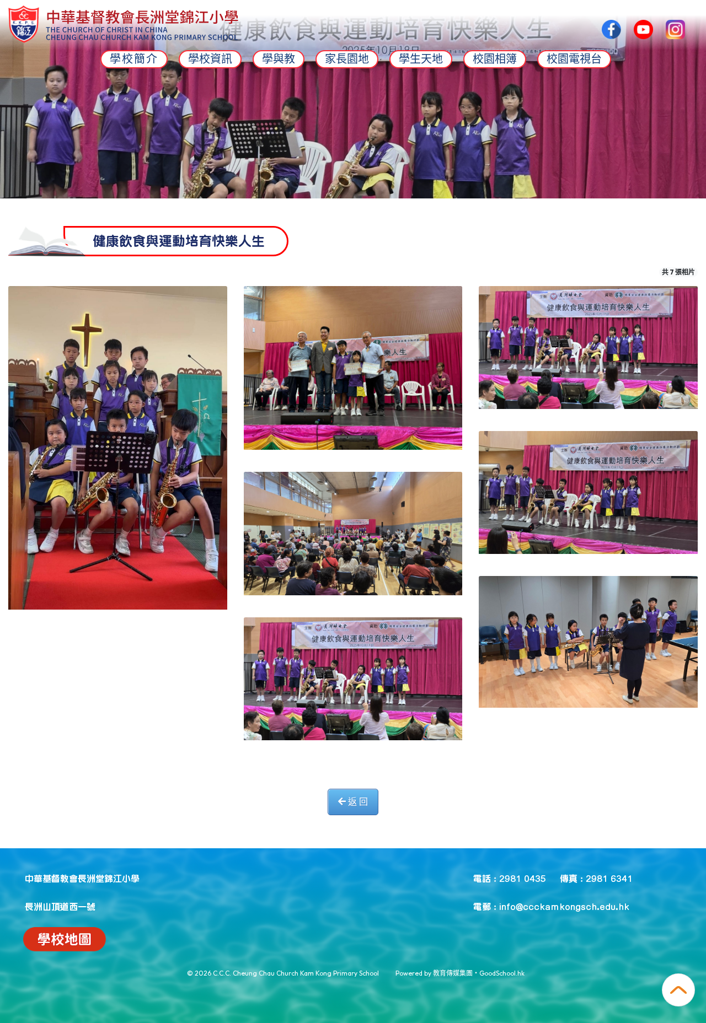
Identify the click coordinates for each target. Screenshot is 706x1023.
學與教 (278, 59)
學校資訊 (210, 59)
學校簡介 (134, 59)
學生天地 (421, 59)
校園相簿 (495, 59)
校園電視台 (574, 59)
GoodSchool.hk (502, 973)
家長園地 (347, 59)
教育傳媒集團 (453, 973)
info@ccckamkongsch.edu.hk (564, 906)
